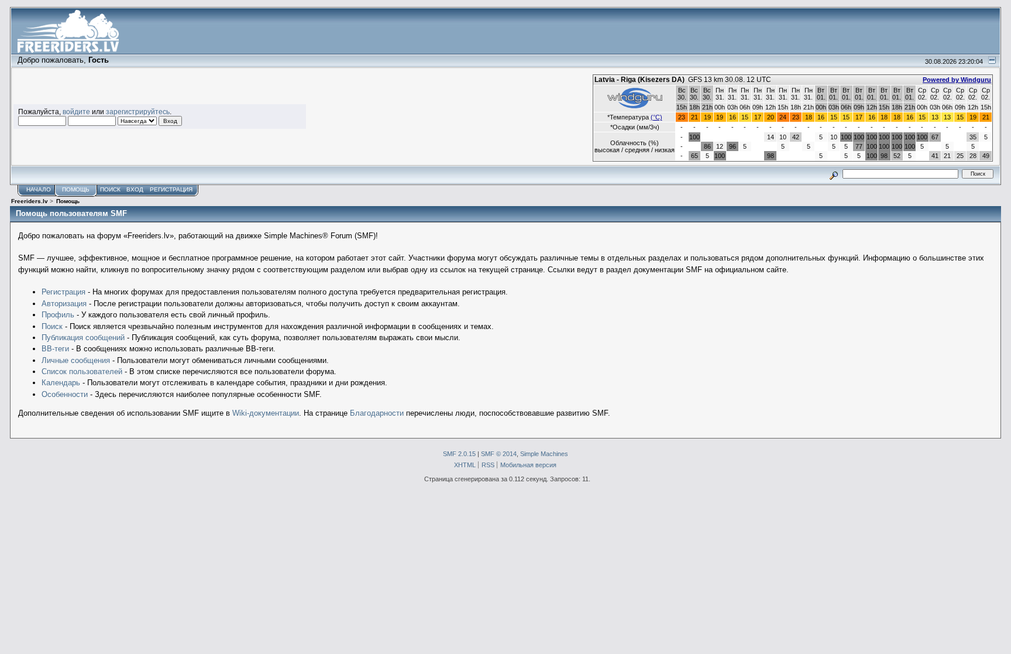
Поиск (52, 326)
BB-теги (55, 348)
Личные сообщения (76, 360)
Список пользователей (82, 371)
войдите (76, 111)
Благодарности (377, 413)
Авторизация (64, 303)
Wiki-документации (265, 413)
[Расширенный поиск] (833, 173)
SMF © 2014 (499, 453)
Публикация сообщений (83, 337)
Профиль (58, 314)
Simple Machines (544, 453)
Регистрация (63, 291)
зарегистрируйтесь (138, 111)
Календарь (61, 382)
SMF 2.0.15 (459, 453)
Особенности (65, 394)
